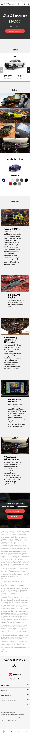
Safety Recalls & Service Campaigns (9, 720)
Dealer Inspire (22, 714)
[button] (28, 70)
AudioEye (22, 717)
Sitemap (17, 717)
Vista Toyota (12, 712)
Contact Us (15, 517)
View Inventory (15, 31)
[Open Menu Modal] (2, 4)
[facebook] (14, 666)
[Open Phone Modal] (24, 4)
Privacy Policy (4, 717)
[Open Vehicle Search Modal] (11, 731)
